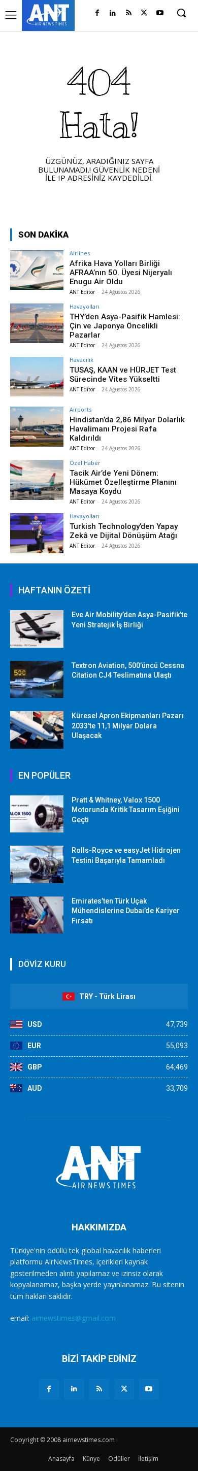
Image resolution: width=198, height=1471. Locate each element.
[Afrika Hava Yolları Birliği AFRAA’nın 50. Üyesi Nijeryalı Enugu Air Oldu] (36, 270)
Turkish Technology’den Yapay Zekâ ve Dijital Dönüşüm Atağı (124, 531)
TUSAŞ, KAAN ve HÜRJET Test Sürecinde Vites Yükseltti (123, 374)
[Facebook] (97, 13)
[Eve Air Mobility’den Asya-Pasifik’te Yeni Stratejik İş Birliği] (36, 629)
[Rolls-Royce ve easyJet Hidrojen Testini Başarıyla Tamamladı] (36, 864)
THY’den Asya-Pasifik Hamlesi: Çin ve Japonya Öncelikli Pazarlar (125, 326)
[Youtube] (160, 13)
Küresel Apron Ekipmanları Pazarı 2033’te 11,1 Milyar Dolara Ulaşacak (128, 726)
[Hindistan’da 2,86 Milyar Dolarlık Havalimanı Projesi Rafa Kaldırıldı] (36, 427)
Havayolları (85, 306)
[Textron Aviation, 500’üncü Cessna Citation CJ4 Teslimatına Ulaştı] (36, 679)
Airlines (80, 253)
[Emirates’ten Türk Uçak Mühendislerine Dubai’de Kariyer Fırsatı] (36, 915)
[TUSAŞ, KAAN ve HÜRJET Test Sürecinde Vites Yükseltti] (36, 377)
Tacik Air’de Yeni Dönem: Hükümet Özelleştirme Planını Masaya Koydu (123, 482)
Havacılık (81, 359)
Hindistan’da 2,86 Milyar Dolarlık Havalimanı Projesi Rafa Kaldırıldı (127, 429)
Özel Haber (85, 462)
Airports (80, 409)
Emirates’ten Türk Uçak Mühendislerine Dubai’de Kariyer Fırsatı (126, 911)
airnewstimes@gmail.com (73, 1318)
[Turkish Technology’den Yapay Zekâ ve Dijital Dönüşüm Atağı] (36, 533)
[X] (144, 13)
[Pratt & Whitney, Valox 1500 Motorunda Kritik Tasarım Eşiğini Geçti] (36, 814)
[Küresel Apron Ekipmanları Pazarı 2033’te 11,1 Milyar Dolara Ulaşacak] (36, 730)
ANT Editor (82, 291)
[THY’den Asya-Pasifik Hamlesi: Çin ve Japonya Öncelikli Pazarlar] (36, 324)
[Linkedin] (113, 13)
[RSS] (129, 13)
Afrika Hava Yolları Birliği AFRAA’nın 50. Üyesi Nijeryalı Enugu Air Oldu (121, 272)
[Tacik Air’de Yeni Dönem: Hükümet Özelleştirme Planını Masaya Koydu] (36, 480)
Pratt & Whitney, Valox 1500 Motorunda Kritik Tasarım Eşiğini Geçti (126, 810)
